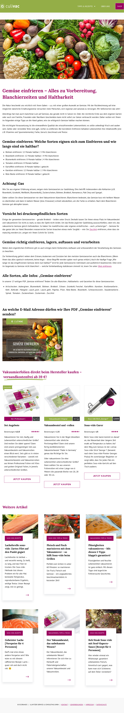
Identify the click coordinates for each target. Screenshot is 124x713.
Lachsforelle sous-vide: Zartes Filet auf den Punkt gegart (20, 560)
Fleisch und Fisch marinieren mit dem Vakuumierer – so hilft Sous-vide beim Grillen (62, 560)
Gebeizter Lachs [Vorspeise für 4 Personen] (20, 650)
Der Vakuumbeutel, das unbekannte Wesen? (62, 650)
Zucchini (93, 229)
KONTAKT (64, 705)
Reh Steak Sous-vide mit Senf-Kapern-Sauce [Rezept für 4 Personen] (104, 650)
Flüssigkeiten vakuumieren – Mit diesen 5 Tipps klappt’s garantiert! (104, 560)
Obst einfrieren (104, 266)
